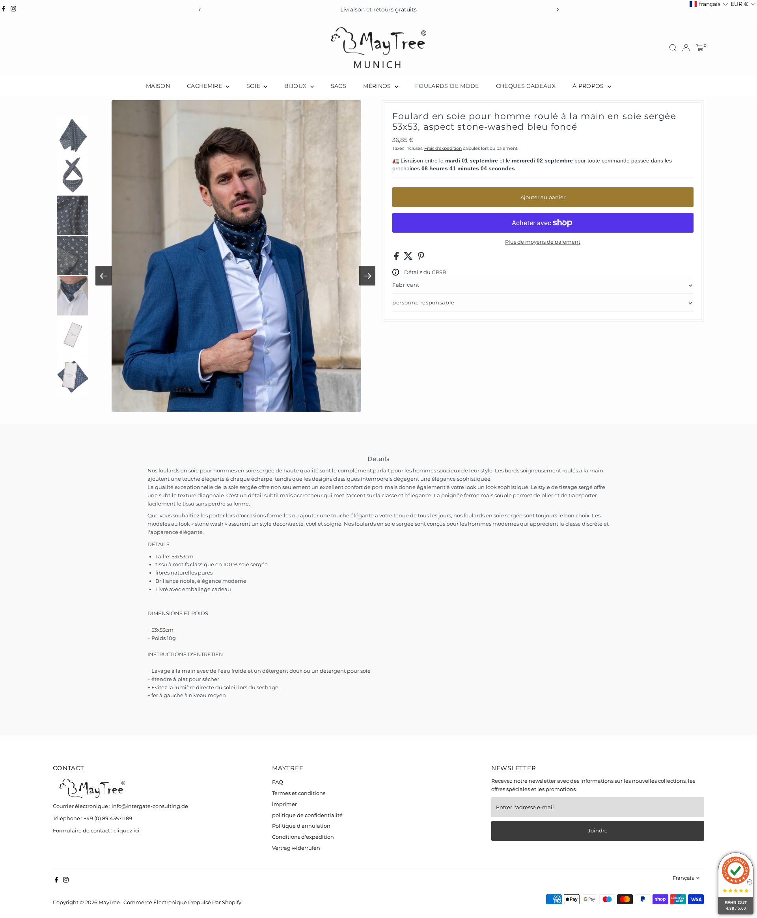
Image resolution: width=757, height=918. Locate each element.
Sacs (338, 86)
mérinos (378, 86)
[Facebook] (3, 9)
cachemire (205, 86)
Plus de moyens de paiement (542, 242)
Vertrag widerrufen (296, 848)
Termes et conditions (298, 793)
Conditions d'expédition (303, 837)
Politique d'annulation (301, 826)
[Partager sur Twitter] (409, 258)
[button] (708, 4)
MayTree (109, 902)
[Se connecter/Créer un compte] (686, 47)
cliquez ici (127, 830)
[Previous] (200, 10)
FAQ (277, 782)
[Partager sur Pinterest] (421, 258)
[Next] (557, 10)
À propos (589, 86)
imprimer (284, 804)
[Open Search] (673, 47)
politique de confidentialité (307, 815)
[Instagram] (13, 9)
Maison (158, 86)
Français (683, 878)
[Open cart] (700, 47)
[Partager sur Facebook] (397, 258)
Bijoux (296, 86)
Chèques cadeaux (526, 86)
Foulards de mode (447, 86)
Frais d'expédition (443, 148)
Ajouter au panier (542, 197)
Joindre (598, 830)
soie (254, 86)
